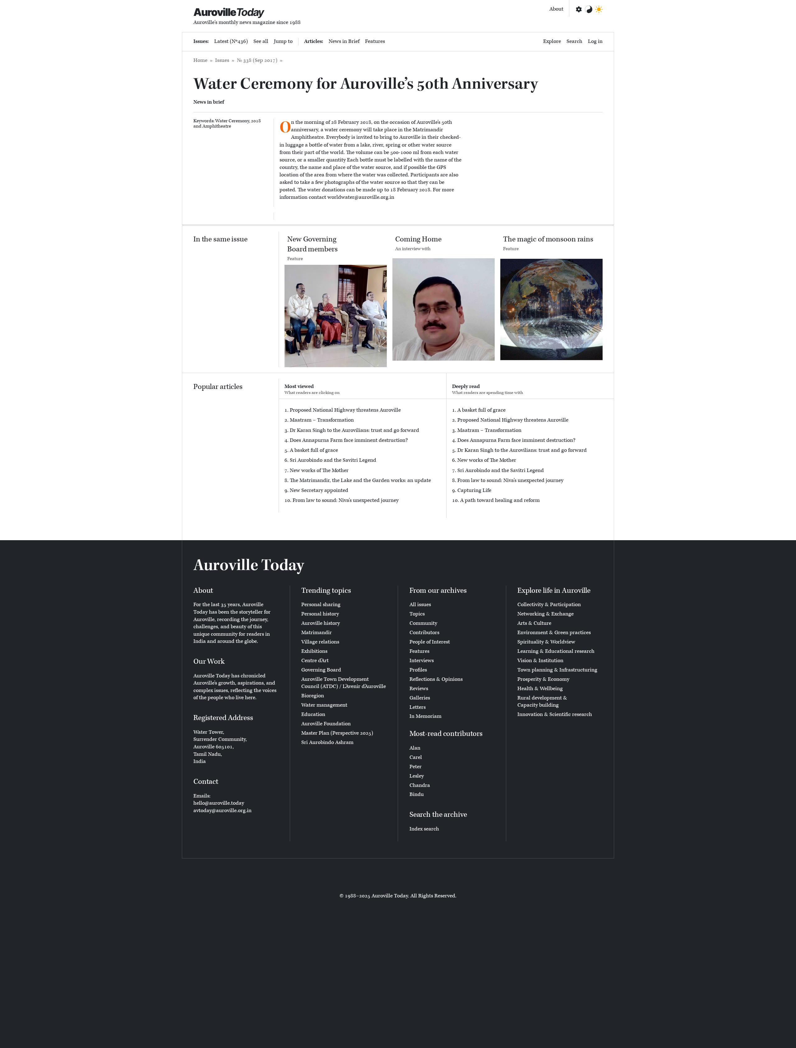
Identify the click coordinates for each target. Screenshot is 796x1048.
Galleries (420, 698)
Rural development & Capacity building (542, 702)
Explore (552, 41)
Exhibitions (314, 651)
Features (375, 41)
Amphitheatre (216, 126)
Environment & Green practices (554, 632)
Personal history (320, 614)
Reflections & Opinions (436, 679)
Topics (417, 614)
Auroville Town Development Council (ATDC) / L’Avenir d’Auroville (343, 683)
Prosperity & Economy (543, 679)
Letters (418, 707)
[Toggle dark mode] (599, 9)
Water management (324, 705)
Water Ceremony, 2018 (238, 121)
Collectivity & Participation (549, 604)
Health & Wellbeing (540, 688)
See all (260, 41)
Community (423, 623)
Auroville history (320, 623)
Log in (595, 41)
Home (200, 60)
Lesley (417, 776)
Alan (415, 748)
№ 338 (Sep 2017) (257, 60)
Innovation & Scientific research (554, 714)
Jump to (283, 41)
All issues (420, 604)
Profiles (418, 670)
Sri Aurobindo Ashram (327, 742)
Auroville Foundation (326, 723)
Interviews (422, 660)
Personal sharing (320, 604)
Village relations (320, 642)
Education (313, 714)
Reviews (419, 688)
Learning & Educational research (556, 651)
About (556, 9)
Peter (416, 766)
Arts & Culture (534, 623)
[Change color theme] (588, 9)
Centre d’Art (315, 660)
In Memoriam (426, 716)
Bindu (417, 794)
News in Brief (344, 41)
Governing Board (321, 670)
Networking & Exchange (545, 614)
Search (574, 41)
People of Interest (430, 642)
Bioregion (312, 695)
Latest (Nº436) (231, 41)
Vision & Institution (540, 660)
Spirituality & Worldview (546, 642)
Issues (222, 60)
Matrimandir (316, 632)
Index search (424, 829)
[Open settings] (578, 9)
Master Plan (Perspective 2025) (337, 733)
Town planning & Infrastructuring (557, 670)
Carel (416, 757)
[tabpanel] (362, 455)
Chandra (420, 785)
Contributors (424, 632)
